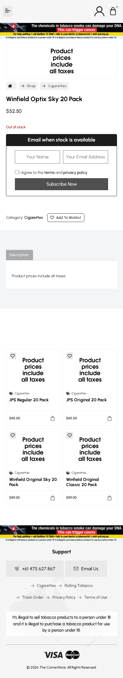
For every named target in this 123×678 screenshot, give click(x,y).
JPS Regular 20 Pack (29, 399)
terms (49, 172)
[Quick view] (33, 369)
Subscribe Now (61, 184)
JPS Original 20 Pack (86, 399)
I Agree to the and (53, 172)
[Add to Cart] (52, 418)
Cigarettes (57, 86)
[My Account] (99, 11)
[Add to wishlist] (12, 355)
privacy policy (75, 172)
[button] (7, 11)
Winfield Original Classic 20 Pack (82, 482)
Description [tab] (19, 255)
